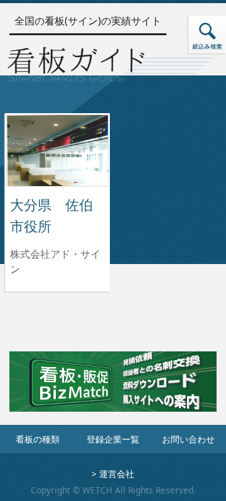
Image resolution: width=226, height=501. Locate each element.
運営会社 (116, 474)
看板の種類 (38, 439)
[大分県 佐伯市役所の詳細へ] (57, 150)
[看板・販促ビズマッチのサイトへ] (113, 390)
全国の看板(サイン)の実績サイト (87, 21)
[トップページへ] (76, 62)
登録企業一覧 (113, 439)
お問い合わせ (188, 439)
